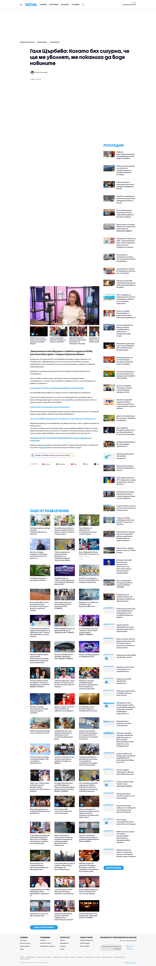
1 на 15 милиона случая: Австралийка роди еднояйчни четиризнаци (64, 891)
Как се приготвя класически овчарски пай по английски (63, 811)
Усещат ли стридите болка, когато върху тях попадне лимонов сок (89, 580)
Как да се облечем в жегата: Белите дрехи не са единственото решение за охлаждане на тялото (88, 735)
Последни (23, 940)
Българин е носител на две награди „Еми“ (39, 914)
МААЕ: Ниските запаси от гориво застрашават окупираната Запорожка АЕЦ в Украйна (125, 837)
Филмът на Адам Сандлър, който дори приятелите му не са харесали (38, 555)
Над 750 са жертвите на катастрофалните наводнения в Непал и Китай (125, 199)
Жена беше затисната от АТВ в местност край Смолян (125, 693)
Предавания (64, 943)
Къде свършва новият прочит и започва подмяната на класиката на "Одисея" (63, 916)
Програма (53, 4)
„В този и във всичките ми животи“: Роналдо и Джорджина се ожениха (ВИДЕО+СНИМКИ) (39, 683)
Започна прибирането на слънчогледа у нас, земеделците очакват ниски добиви (125, 375)
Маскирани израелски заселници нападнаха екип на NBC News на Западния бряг (125, 347)
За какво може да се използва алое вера (38, 579)
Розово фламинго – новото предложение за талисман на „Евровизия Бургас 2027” (64, 581)
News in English (84, 946)
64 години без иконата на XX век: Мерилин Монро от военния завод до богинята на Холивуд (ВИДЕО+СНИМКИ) (64, 787)
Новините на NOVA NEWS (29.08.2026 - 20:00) (126, 656)
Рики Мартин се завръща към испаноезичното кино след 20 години (88, 531)
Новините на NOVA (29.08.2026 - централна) (123, 681)
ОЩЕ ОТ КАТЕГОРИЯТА (44, 927)
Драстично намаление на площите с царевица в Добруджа (126, 418)
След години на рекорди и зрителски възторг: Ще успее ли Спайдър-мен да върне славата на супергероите (39, 839)
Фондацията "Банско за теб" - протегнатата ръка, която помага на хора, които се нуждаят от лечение (126, 243)
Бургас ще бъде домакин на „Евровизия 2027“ (89, 655)
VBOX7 (78, 447)
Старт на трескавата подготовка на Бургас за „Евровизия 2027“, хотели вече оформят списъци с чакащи (40, 632)
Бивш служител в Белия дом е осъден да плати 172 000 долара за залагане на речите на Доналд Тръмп (125, 643)
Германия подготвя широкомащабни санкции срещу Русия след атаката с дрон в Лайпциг (125, 404)
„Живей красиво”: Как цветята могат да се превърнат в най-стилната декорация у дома (63, 735)
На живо (75, 4)
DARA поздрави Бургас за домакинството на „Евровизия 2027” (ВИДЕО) (64, 630)
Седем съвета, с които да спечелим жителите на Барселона (126, 508)
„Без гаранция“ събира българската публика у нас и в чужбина (126, 271)
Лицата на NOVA (45, 943)
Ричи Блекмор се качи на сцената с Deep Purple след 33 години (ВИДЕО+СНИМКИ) (88, 631)
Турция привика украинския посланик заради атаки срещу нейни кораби (125, 628)
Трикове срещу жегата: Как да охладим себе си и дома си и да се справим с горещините (64, 531)
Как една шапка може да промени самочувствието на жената (40, 531)
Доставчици (66, 957)
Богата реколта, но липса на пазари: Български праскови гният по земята (124, 361)
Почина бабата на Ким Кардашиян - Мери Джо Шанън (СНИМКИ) (88, 915)
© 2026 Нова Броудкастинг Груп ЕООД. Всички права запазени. (34, 962)
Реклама (22, 957)
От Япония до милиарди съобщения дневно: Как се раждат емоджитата (39, 760)
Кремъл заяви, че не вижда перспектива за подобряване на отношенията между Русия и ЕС (125, 758)
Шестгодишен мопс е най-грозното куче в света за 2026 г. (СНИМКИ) (63, 605)
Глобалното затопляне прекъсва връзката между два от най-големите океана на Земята (125, 613)
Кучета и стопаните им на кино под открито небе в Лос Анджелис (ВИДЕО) (64, 760)
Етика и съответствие (119, 957)
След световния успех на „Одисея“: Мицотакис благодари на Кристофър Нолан (64, 866)
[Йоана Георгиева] (32, 73)
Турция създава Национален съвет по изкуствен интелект (125, 772)
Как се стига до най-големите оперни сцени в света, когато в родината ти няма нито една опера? (89, 813)
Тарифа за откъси (57, 957)
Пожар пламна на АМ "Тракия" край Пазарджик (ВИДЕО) (124, 784)
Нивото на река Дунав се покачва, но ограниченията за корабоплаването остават (125, 170)
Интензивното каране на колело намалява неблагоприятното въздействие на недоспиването (125, 536)
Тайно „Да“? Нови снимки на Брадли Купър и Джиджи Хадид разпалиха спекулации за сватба (40, 787)
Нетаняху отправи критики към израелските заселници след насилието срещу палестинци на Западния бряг (124, 566)
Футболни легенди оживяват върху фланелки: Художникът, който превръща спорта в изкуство (88, 684)
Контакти (72, 957)
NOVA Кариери (85, 943)
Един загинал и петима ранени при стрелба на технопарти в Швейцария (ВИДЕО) (125, 228)
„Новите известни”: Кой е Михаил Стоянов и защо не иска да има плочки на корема (64, 683)
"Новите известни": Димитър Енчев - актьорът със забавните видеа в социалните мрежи (62, 556)
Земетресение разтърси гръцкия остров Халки (123, 723)
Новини (43, 4)
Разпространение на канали (44, 957)
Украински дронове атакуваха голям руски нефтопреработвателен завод (126, 284)
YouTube (43, 447)
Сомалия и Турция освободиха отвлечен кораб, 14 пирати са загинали (125, 521)
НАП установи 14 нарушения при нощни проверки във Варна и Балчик (125, 185)
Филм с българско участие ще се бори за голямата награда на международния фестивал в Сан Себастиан (63, 840)
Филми (62, 949)
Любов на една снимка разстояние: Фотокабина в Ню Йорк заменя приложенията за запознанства (39, 658)
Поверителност (89, 957)
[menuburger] (21, 4)
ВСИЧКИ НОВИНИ (113, 868)
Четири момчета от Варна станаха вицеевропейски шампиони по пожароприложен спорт (124, 330)
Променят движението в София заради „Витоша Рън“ (126, 444)
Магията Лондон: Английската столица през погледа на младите (39, 710)
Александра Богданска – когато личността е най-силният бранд (89, 891)
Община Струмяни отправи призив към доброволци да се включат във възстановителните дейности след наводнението (125, 739)
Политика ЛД (97, 957)
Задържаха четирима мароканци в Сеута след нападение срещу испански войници (125, 495)
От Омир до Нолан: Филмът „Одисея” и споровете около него (88, 709)
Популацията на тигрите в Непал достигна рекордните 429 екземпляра (39, 866)
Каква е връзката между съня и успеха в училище (40, 732)
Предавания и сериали (47, 946)
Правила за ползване (107, 957)
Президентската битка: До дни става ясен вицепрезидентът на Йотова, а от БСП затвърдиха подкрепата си (125, 708)
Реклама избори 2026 (31, 957)
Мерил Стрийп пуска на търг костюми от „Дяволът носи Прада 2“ (64, 709)
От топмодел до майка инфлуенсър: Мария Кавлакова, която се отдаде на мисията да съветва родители (88, 787)
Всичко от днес (25, 943)
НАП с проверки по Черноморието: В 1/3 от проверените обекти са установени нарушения (125, 299)
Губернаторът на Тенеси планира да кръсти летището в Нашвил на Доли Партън (126, 853)
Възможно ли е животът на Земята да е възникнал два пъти (88, 604)
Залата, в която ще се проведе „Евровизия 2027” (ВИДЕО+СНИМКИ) (63, 656)
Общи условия (80, 957)
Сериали (63, 946)
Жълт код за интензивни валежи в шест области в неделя (126, 822)
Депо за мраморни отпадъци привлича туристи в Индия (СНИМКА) (124, 584)
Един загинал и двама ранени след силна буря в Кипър (126, 550)
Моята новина (25, 946)
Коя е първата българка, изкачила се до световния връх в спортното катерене (125, 431)
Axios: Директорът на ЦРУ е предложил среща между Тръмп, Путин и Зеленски (126, 481)
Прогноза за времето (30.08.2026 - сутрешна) (125, 456)
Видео (22, 949)
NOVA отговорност (86, 940)
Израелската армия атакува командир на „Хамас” (125, 468)
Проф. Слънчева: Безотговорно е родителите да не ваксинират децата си (126, 314)
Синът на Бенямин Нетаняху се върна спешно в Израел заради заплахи (124, 389)
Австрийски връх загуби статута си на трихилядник (125, 796)
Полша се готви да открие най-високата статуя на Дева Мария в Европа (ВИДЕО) (89, 838)
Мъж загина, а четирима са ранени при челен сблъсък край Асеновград (125, 258)
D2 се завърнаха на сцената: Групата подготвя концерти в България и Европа (125, 213)
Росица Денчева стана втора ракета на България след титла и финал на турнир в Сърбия (39, 606)
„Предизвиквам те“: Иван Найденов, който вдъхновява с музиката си (40, 892)
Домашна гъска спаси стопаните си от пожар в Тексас (125, 669)
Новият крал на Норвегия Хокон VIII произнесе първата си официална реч (125, 598)
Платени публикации (25, 959)
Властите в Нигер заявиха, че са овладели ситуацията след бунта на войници (126, 809)
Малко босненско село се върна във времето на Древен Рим (40, 811)
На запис (65, 4)
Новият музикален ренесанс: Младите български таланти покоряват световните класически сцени (89, 867)
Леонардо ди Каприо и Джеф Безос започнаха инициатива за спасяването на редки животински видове (88, 761)
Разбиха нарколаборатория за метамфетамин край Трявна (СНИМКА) (125, 155)
